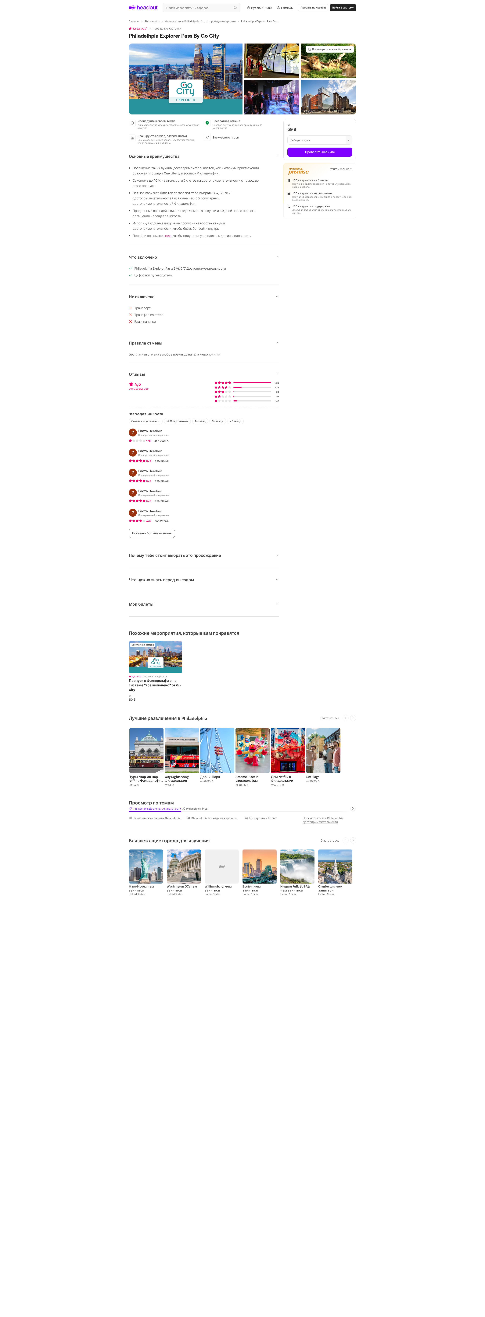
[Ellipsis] (204, 22)
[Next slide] (353, 718)
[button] (185, 79)
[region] (155, 657)
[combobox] (201, 7)
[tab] (155, 808)
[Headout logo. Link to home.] (143, 7)
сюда (167, 235)
